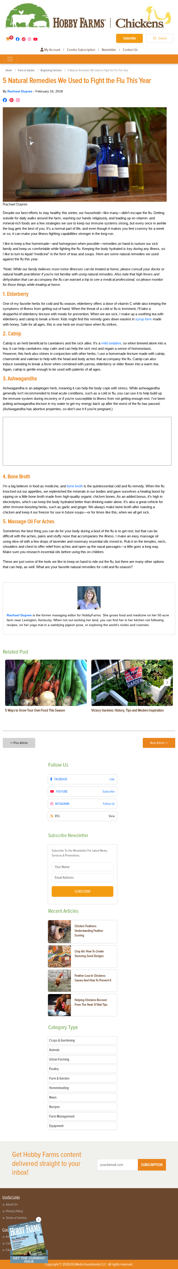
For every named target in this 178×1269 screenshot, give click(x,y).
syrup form (143, 319)
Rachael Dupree (20, 91)
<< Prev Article (19, 743)
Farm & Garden (26, 70)
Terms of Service (16, 1218)
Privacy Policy (14, 1211)
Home (9, 70)
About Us (12, 1204)
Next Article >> (159, 743)
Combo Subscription (81, 49)
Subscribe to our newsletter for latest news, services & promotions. (80, 853)
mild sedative (111, 343)
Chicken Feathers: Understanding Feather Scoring (89, 930)
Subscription (151, 1164)
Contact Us (130, 49)
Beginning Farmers (51, 70)
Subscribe (129, 38)
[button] (167, 682)
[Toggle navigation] (9, 59)
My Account (52, 49)
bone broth (75, 486)
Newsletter (109, 49)
